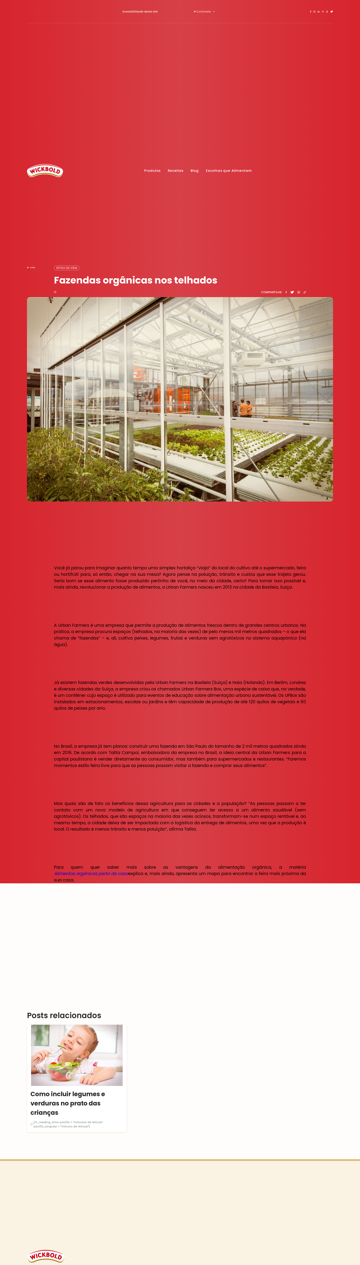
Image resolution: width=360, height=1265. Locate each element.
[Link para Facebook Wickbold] (310, 11)
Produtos (152, 170)
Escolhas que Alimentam (229, 170)
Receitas (175, 170)
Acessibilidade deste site (140, 11)
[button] (204, 11)
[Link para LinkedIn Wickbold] (319, 12)
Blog (195, 170)
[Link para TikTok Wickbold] (327, 12)
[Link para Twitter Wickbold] (331, 12)
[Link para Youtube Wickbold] (323, 11)
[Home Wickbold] (45, 170)
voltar (32, 267)
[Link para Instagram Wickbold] (314, 12)
